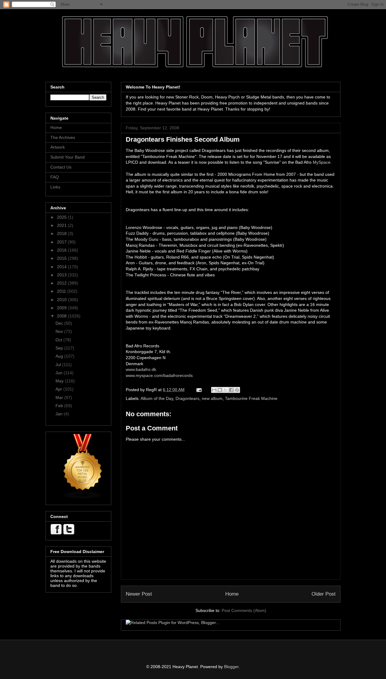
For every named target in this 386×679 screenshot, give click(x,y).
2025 (62, 217)
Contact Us (60, 167)
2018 (62, 233)
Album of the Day (157, 398)
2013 (62, 274)
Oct (59, 339)
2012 (62, 283)
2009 (62, 307)
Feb (59, 405)
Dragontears (187, 398)
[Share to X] (226, 390)
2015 (62, 258)
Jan (59, 413)
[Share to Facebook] (231, 390)
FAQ (54, 177)
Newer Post (139, 594)
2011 (62, 291)
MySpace (322, 162)
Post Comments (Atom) (244, 610)
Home (232, 594)
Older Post (324, 594)
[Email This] (214, 390)
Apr (59, 389)
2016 (62, 250)
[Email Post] (198, 389)
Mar (59, 397)
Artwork (57, 147)
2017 (62, 242)
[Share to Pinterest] (237, 390)
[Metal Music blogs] (82, 497)
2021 (62, 225)
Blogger (231, 666)
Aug (59, 356)
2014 (62, 266)
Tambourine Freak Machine (251, 398)
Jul (58, 364)
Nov (59, 331)
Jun (59, 372)
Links (55, 187)
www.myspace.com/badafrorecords (159, 375)
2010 (62, 299)
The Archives (62, 137)
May (60, 380)
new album (212, 398)
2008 (62, 316)
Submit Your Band (67, 157)
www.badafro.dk (141, 369)
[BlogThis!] (220, 390)
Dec (59, 323)
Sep (59, 348)
